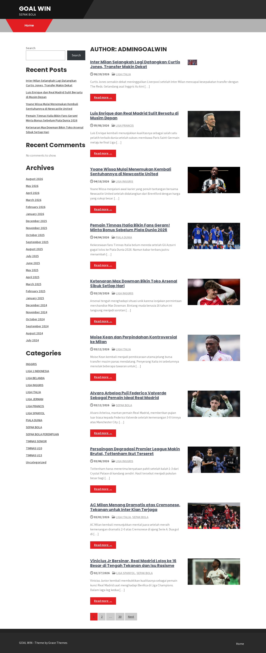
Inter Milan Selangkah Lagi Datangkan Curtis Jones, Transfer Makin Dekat (135, 64)
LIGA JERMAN (34, 399)
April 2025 (32, 277)
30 (120, 616)
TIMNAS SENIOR (36, 441)
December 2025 (36, 221)
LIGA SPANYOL (125, 573)
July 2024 (32, 340)
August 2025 (34, 249)
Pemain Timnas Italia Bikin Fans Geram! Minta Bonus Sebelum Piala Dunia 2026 (130, 227)
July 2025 (32, 256)
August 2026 (34, 179)
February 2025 (35, 291)
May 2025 (32, 270)
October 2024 (35, 319)
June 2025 (33, 263)
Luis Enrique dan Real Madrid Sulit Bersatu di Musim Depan (134, 116)
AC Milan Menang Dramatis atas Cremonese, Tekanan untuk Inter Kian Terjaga (135, 507)
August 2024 (34, 333)
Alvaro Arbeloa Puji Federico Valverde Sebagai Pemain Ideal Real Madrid (128, 395)
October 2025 (35, 235)
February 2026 (35, 207)
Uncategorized (36, 462)
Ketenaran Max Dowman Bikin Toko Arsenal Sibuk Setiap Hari (133, 283)
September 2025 (37, 242)
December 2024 (36, 305)
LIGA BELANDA (35, 378)
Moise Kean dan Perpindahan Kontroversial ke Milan (133, 339)
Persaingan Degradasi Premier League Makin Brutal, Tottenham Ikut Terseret (135, 451)
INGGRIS (31, 364)
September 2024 (37, 326)
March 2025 (33, 284)
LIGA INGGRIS (124, 181)
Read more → (103, 97)
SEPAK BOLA (124, 405)
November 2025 (36, 228)
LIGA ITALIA (123, 74)
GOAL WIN (35, 8)
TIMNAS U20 (34, 448)
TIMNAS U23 (34, 455)
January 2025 (35, 298)
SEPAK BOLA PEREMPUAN (42, 434)
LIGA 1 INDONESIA (37, 371)
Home (29, 25)
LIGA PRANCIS (125, 125)
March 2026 (33, 200)
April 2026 (32, 193)
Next (131, 616)
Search (30, 48)
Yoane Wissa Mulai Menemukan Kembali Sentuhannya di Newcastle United (130, 171)
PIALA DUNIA (124, 237)
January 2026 (35, 214)
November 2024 (36, 312)
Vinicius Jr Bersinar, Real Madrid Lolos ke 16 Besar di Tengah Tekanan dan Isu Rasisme (133, 563)
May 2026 (32, 186)
